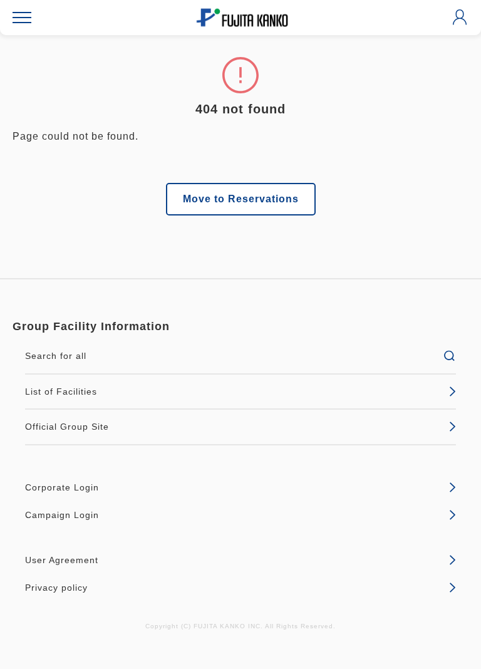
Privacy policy (56, 588)
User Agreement (61, 560)
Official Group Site (67, 427)
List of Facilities (61, 391)
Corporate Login (62, 487)
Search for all (55, 356)
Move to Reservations (241, 199)
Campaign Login (62, 515)
